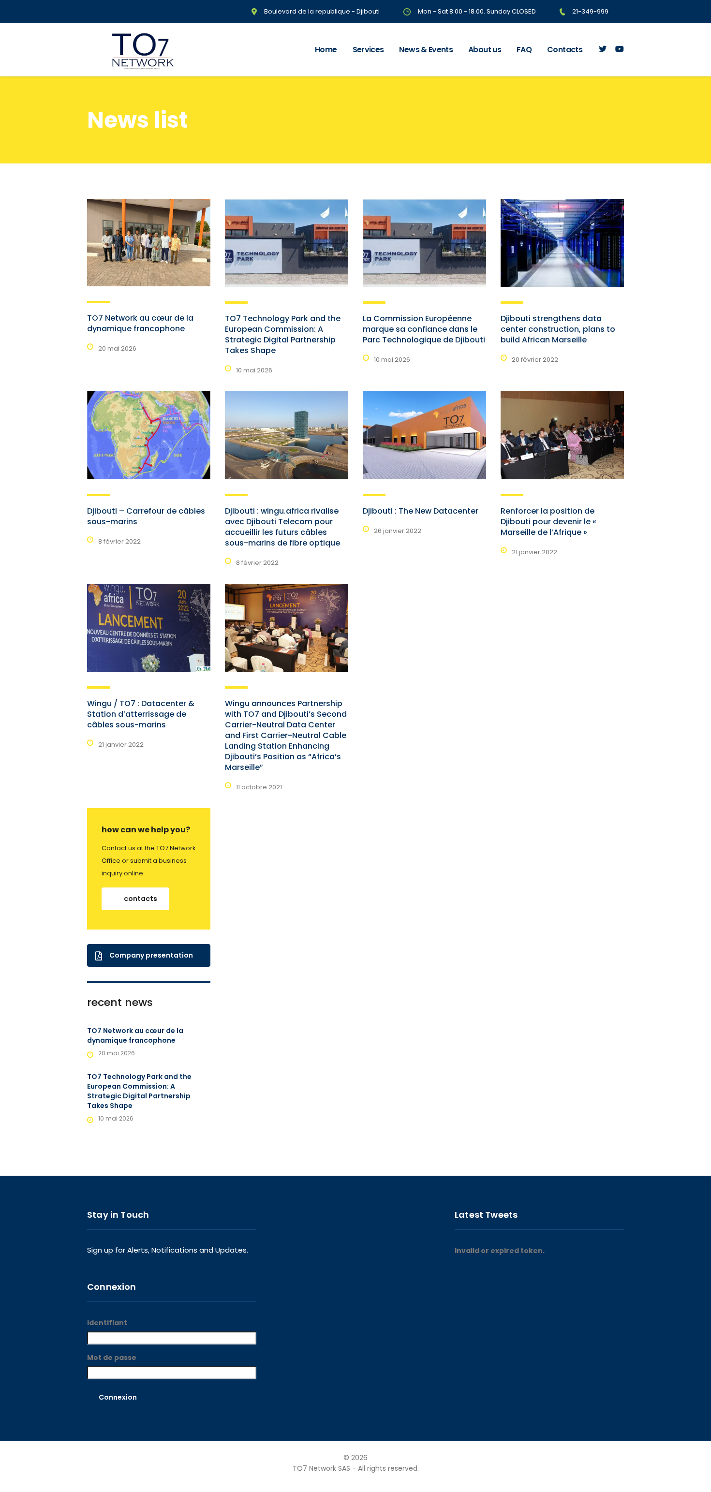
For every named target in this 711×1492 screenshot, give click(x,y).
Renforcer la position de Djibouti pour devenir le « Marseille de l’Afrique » (548, 521)
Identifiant (107, 1323)
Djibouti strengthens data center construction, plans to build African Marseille (558, 329)
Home (326, 49)
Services (368, 49)
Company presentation (151, 955)
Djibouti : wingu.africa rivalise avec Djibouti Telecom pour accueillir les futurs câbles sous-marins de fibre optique (282, 526)
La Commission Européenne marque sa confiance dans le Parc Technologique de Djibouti (424, 329)
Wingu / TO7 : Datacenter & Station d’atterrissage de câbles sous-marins (140, 714)
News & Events (426, 49)
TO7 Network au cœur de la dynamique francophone (140, 323)
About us (484, 49)
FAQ (524, 49)
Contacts (564, 49)
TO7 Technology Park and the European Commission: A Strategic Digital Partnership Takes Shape (283, 334)
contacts (140, 898)
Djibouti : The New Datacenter (420, 511)
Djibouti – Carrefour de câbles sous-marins (146, 516)
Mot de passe (111, 1357)
